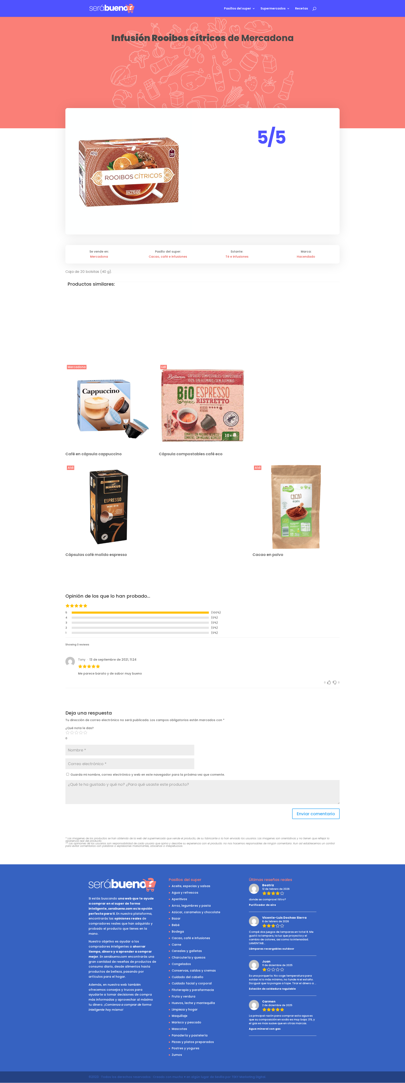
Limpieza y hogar (185, 1009)
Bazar (176, 918)
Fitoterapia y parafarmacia (193, 990)
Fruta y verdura (183, 996)
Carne (176, 944)
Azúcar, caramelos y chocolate (196, 912)
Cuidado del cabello (187, 977)
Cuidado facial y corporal (192, 983)
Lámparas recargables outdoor (271, 948)
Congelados (181, 964)
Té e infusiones (236, 256)
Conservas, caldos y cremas (194, 970)
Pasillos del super (237, 9)
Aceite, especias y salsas (191, 886)
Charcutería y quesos (188, 957)
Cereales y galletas (187, 951)
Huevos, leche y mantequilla (193, 1003)
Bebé (176, 925)
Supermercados (273, 9)
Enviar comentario (316, 814)
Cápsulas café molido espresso (96, 554)
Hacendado (306, 256)
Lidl (163, 367)
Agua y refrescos (185, 892)
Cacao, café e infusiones (168, 256)
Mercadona (267, 38)
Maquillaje (179, 1016)
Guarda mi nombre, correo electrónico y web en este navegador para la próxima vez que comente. (147, 774)
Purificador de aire (262, 905)
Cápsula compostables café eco (191, 453)
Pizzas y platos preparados (193, 1042)
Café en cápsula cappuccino (93, 453)
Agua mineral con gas (265, 1029)
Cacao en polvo (267, 554)
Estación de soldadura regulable (272, 989)
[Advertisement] (202, 75)
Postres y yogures (185, 1048)
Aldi (70, 468)
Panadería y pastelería (190, 1035)
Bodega (178, 931)
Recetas (301, 9)
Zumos (177, 1055)
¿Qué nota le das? (79, 728)
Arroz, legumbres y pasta (191, 906)
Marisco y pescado (186, 1022)
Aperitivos (179, 899)
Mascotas (179, 1029)
